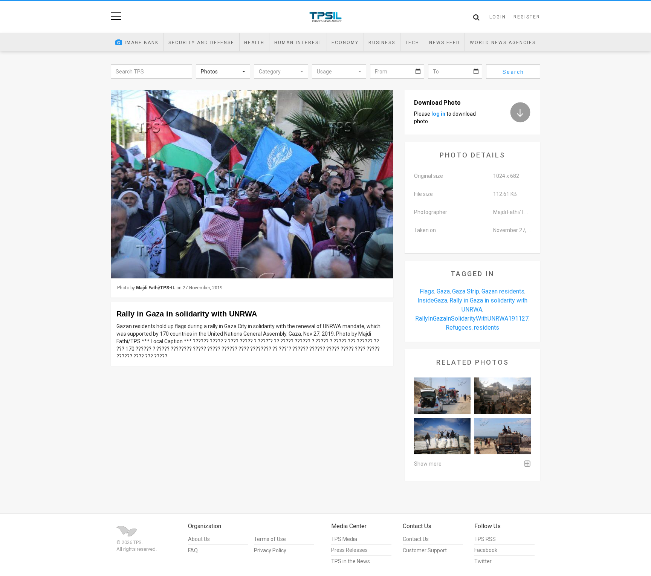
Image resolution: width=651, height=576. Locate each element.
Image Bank (142, 42)
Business (381, 42)
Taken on (425, 230)
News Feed (444, 42)
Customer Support (425, 550)
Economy (345, 42)
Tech (412, 42)
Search (513, 72)
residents (486, 327)
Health (254, 42)
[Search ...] (476, 17)
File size (423, 194)
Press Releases (349, 550)
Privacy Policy (270, 550)
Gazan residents (502, 291)
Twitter (483, 561)
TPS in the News (350, 561)
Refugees (459, 327)
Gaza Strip (465, 291)
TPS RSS (485, 539)
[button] (223, 71)
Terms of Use (270, 539)
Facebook (485, 550)
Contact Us (416, 539)
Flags (427, 291)
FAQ (193, 550)
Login (497, 17)
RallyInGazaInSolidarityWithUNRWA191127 (472, 318)
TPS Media (344, 539)
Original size (428, 176)
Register (526, 17)
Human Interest (298, 42)
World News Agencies (503, 42)
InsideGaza (432, 300)
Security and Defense (201, 42)
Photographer (430, 212)
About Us (199, 539)
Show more (428, 464)
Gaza (443, 291)
